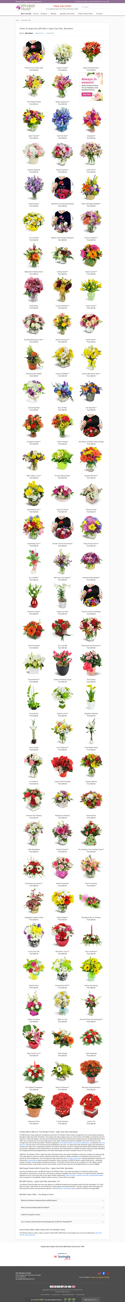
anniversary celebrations (81, 1143)
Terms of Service (45, 1294)
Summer (36, 14)
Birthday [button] (53, 14)
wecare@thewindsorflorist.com (25, 1279)
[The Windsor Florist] (30, 7)
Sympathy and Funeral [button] (67, 14)
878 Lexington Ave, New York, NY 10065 (28, 1275)
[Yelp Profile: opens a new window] (108, 1273)
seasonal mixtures (82, 1175)
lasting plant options (97, 1175)
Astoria (22, 1235)
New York (98, 1233)
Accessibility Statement (68, 1294)
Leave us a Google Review (100, 1277)
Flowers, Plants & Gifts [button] (85, 14)
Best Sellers (29, 33)
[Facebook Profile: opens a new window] (103, 1273)
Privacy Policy (55, 1294)
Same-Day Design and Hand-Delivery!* (29, 1)
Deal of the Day (26, 14)
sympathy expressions (74, 1158)
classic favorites (70, 1175)
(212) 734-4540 (20, 1277)
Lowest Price (50, 33)
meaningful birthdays (66, 1143)
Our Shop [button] (99, 14)
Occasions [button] (44, 14)
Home (17, 20)
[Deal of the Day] (91, 87)
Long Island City (30, 1235)
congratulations (32, 1160)
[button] (120, 1293)
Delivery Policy (80, 1294)
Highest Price (39, 33)
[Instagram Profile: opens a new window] (99, 1273)
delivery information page (66, 1188)
